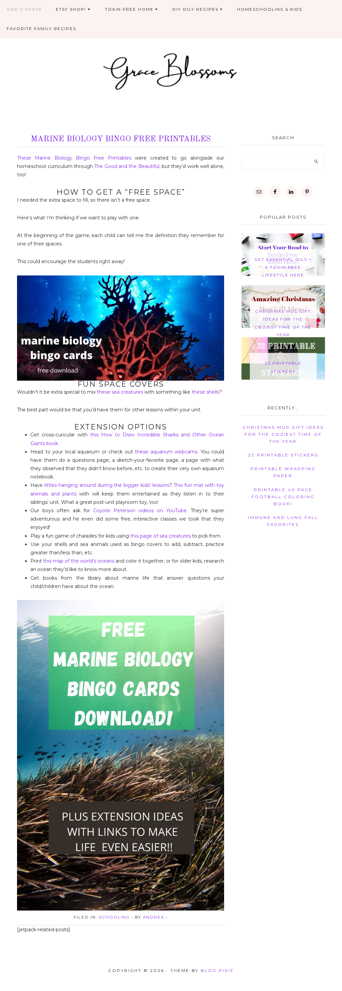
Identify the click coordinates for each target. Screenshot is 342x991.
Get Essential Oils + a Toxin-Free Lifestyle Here (283, 267)
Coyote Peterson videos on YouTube (139, 511)
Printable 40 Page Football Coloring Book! (283, 496)
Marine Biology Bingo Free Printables (121, 139)
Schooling (114, 917)
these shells (205, 392)
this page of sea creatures (160, 536)
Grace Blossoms (171, 70)
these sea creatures (120, 392)
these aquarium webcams (166, 452)
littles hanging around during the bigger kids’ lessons (106, 485)
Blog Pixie (217, 970)
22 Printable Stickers (283, 455)
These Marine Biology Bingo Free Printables (74, 158)
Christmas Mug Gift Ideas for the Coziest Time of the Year (283, 434)
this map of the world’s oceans (78, 561)
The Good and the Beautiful (126, 166)
